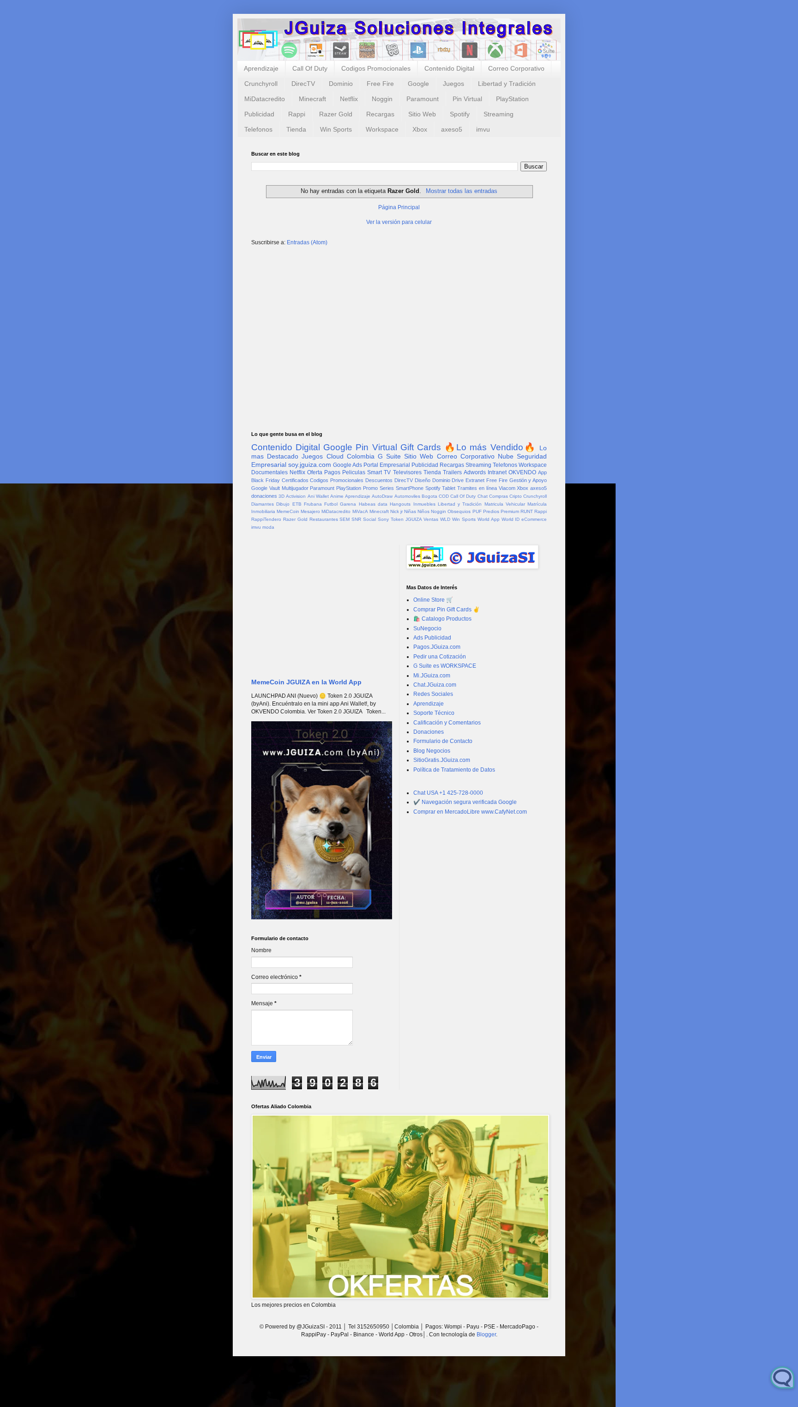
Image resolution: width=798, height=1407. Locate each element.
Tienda (296, 129)
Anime (337, 496)
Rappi (296, 114)
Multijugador (295, 488)
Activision (296, 496)
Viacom (507, 488)
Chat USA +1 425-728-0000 (448, 793)
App (542, 472)
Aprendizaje (261, 68)
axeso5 (451, 129)
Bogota (429, 496)
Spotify (460, 114)
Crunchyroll (261, 83)
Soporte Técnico (433, 713)
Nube (506, 456)
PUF (477, 511)
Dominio (341, 83)
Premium (510, 511)
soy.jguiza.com (309, 464)
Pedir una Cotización (439, 656)
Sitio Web (422, 114)
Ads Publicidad (432, 637)
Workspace (382, 129)
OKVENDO (522, 472)
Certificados (295, 480)
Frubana (313, 504)
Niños (423, 511)
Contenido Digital (449, 68)
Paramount (422, 99)
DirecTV (303, 83)
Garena (348, 504)
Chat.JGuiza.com (434, 685)
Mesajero (310, 511)
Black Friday (265, 480)
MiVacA (360, 511)
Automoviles (407, 496)
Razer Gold (335, 114)
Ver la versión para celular (399, 222)
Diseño (422, 480)
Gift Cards (420, 447)
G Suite (389, 456)
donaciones (264, 496)
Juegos (453, 83)
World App (489, 519)
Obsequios (459, 511)
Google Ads (347, 465)
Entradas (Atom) (307, 242)
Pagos (332, 472)
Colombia (361, 456)
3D (281, 496)
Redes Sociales (433, 694)
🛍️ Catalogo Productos (442, 619)
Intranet (497, 472)
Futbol (331, 504)
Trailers (452, 472)
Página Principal (399, 207)
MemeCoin (288, 511)
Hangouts (400, 504)
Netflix (349, 99)
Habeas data (373, 504)
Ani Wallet (318, 496)
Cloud (335, 456)
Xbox (419, 129)
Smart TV (379, 472)
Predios (491, 511)
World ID (511, 519)
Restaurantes (323, 519)
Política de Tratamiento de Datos (454, 770)
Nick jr (396, 511)
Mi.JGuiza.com (431, 675)
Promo (370, 488)
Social (369, 519)
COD (444, 496)
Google (418, 83)
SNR (356, 519)
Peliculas (353, 472)
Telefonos (258, 129)
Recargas (380, 114)
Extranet (475, 480)
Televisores (407, 472)
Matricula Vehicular (504, 504)
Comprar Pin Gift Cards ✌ (446, 609)
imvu (483, 129)
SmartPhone (409, 488)
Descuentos (379, 480)
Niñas (410, 511)
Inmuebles (424, 504)
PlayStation (512, 99)
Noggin (382, 99)
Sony (383, 519)
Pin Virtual (467, 99)
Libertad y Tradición (507, 83)
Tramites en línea (477, 488)
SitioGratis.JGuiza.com (441, 760)
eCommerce (534, 519)
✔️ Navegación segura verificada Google (465, 802)
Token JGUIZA (406, 519)
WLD (445, 519)
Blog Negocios (431, 751)
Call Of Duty (309, 68)
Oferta (314, 472)
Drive (458, 480)
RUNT (526, 511)
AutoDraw (382, 496)
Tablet (448, 488)
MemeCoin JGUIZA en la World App (306, 682)
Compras (498, 496)
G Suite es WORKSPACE (444, 666)
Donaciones (428, 732)
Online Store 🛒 (433, 600)
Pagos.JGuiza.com (436, 647)
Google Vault (265, 488)
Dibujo (283, 504)
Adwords (475, 472)
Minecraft (312, 99)
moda (268, 527)
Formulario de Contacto (442, 741)
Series (387, 488)
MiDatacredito (264, 99)
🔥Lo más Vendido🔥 (490, 447)
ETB (297, 504)
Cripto (515, 496)
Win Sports (336, 129)
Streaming (499, 114)
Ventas (430, 519)
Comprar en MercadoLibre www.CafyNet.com (470, 812)
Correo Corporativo (516, 68)
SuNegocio (427, 628)
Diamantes (262, 504)
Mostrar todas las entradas (461, 190)
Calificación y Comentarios (447, 722)
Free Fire (380, 83)
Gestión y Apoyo (528, 480)
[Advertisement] (399, 325)
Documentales (269, 472)
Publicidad (259, 114)
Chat (483, 496)
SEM (344, 519)
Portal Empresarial (386, 465)
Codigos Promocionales (376, 68)
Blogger (486, 1334)
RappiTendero (266, 519)
